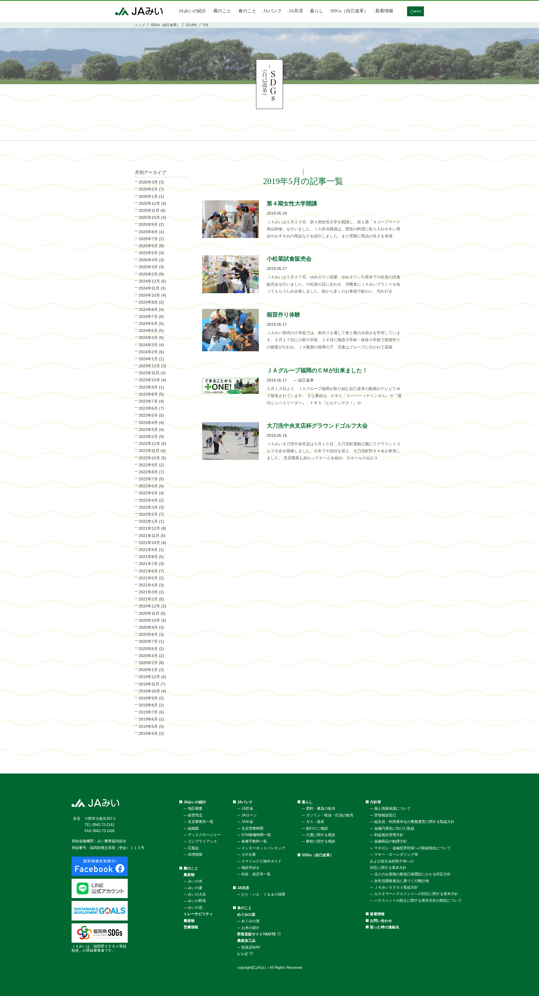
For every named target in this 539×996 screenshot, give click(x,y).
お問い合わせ (381, 921)
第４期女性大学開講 (292, 203)
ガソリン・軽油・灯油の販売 (329, 815)
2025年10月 (149, 217)
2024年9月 (148, 302)
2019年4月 (148, 733)
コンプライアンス (202, 841)
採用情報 (195, 854)
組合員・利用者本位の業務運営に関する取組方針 (414, 822)
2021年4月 (148, 585)
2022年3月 (148, 507)
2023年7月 (148, 401)
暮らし (316, 10)
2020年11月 (149, 613)
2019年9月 (148, 698)
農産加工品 (246, 940)
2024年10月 (149, 295)
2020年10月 (149, 620)
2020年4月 (148, 655)
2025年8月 (148, 232)
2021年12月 (149, 528)
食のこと (247, 10)
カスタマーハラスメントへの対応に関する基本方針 (416, 894)
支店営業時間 (252, 828)
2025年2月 (148, 274)
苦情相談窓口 (385, 815)
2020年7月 (148, 641)
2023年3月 (148, 429)
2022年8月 (148, 472)
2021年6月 (148, 571)
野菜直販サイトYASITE (256, 934)
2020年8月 (148, 634)
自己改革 (306, 380)
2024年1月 (148, 359)
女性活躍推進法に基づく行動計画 (401, 881)
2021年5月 (148, 578)
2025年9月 (148, 224)
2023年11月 (149, 373)
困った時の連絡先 (384, 927)
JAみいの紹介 (192, 10)
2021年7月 (148, 563)
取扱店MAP (251, 947)
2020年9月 (148, 627)
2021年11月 (149, 535)
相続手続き (250, 868)
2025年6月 (148, 246)
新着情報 (384, 10)
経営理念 (195, 815)
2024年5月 (148, 330)
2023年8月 (148, 394)
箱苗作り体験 (283, 314)
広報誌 (193, 848)
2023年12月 (149, 366)
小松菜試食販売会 (289, 259)
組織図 (193, 828)
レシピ (242, 954)
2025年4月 (148, 260)
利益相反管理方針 (388, 835)
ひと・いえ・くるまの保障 (263, 894)
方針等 (375, 802)
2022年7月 (148, 479)
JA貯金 (247, 808)
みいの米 (195, 881)
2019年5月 (148, 726)
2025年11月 (149, 210)
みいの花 (195, 907)
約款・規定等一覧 (256, 874)
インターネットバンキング (263, 848)
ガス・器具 (315, 822)
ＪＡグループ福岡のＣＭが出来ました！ (317, 370)
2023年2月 (148, 436)
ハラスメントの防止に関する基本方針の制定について (418, 900)
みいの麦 (195, 888)
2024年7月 (148, 316)
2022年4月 (148, 500)
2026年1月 (148, 196)
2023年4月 (148, 422)
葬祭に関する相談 (320, 841)
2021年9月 (148, 549)
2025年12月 (149, 203)
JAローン (249, 815)
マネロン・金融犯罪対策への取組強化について (412, 848)
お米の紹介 (250, 928)
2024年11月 (149, 288)
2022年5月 (148, 493)
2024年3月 (148, 345)
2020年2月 (148, 662)
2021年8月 (148, 556)
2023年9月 (148, 387)
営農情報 (191, 927)
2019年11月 (149, 684)
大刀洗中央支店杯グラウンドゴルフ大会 (317, 426)
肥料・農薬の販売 (320, 808)
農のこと (222, 10)
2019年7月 (148, 712)
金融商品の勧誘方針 (390, 841)
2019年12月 (149, 676)
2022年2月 (148, 514)
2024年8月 (148, 309)
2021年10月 (149, 542)
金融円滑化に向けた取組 (394, 828)
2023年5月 (148, 415)
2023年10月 (149, 380)
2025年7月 (148, 239)
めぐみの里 (246, 914)
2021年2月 (148, 599)
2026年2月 (148, 189)
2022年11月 (149, 450)
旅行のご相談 (317, 828)
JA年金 (247, 822)
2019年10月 (149, 691)
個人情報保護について (392, 808)
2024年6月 (148, 323)
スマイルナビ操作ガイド (261, 861)
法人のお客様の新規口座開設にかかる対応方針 (412, 874)
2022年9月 (148, 465)
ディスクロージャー (204, 835)
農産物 (189, 875)
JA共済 (296, 10)
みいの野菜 (197, 901)
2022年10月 (149, 458)
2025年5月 (148, 253)
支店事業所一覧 (200, 822)
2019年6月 (148, 719)
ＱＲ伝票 (248, 854)
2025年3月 (148, 267)
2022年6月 (148, 486)
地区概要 (195, 808)
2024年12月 (149, 281)
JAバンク (272, 10)
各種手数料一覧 (254, 841)
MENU (417, 11)
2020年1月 (148, 669)
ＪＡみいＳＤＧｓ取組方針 (396, 887)
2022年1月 (148, 521)
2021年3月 (148, 592)
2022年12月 (149, 443)
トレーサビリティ (198, 914)
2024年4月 (148, 337)
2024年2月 (148, 352)
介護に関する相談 (320, 835)
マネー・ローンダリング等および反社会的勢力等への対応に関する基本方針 (394, 861)
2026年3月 (148, 182)
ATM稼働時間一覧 (256, 835)
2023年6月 (148, 408)
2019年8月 (148, 705)
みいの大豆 (197, 894)
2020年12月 (149, 606)
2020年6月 (148, 648)
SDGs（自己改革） (349, 10)
